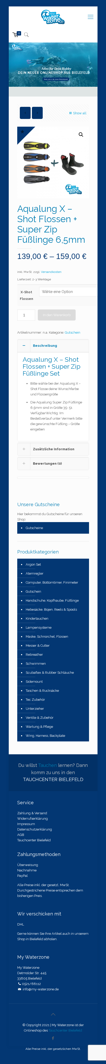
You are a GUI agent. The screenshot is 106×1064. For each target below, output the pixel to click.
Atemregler (34, 573)
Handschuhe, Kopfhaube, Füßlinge (52, 600)
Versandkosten (51, 272)
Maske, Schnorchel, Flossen (47, 636)
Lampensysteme (38, 627)
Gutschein (72, 332)
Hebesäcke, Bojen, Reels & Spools (51, 609)
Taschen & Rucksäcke (42, 691)
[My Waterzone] (53, 16)
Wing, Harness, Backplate (45, 736)
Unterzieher (35, 709)
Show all (79, 113)
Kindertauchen (37, 618)
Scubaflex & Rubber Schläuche (50, 672)
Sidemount (34, 682)
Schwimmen (36, 663)
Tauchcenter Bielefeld (65, 1030)
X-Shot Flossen (26, 295)
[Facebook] (53, 1038)
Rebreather (34, 654)
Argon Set (33, 564)
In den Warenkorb (56, 315)
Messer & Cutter (38, 645)
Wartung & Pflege (39, 727)
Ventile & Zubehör (40, 718)
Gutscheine (34, 528)
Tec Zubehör (35, 700)
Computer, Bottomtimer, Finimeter (52, 582)
